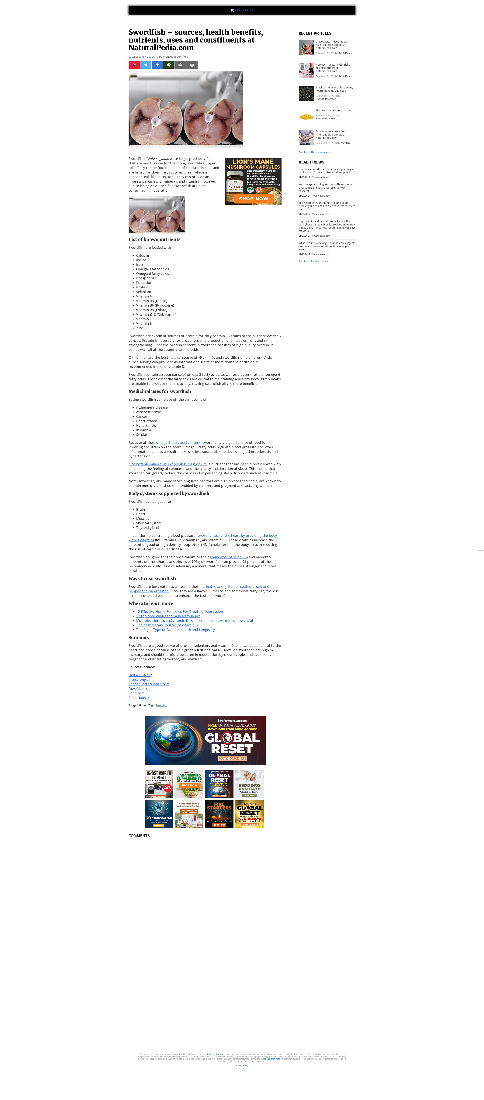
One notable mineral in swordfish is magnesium (168, 464)
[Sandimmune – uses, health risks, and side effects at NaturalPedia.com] (306, 137)
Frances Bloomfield (175, 56)
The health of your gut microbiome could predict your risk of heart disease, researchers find (327, 206)
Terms (219, 1054)
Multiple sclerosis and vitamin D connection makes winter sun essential (194, 620)
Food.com (136, 693)
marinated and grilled (217, 586)
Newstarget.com (320, 177)
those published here (270, 1059)
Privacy (210, 1054)
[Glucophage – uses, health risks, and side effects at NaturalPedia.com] (306, 47)
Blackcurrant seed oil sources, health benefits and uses (334, 89)
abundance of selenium (229, 557)
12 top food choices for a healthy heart (168, 616)
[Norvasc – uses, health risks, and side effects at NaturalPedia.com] (306, 70)
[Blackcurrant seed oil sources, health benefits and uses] (306, 93)
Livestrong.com (141, 679)
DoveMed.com (140, 688)
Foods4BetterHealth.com (149, 684)
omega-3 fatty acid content (178, 442)
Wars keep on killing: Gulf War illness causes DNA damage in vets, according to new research (326, 188)
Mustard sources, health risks (334, 110)
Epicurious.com (141, 697)
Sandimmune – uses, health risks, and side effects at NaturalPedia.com (332, 134)
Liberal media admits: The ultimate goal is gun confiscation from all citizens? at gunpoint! (326, 171)
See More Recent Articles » (315, 152)
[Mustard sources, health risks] (306, 116)
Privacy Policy (242, 1065)
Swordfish (161, 705)
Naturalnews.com (321, 195)
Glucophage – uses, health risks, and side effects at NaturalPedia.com (332, 45)
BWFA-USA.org (140, 675)
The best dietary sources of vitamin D (167, 625)
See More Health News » (314, 261)
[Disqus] (205, 888)
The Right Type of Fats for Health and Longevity (175, 629)
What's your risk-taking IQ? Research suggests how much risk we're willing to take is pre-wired (327, 246)
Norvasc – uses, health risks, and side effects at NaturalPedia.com (333, 68)
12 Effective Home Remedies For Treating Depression (179, 611)
